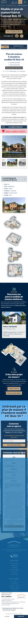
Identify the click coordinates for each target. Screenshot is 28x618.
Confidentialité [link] (14, 529)
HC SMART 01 (21, 48)
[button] (14, 68)
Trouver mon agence (14, 445)
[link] (16, 2)
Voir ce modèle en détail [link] (14, 32)
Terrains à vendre (14, 588)
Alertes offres (14, 565)
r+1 (5, 71)
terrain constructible (7, 381)
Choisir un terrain (14, 389)
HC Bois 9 (13, 48)
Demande (14, 481)
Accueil (3, 5)
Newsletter (15, 567)
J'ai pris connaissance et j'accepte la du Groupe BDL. (15, 522)
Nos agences (15, 581)
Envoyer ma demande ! (15, 526)
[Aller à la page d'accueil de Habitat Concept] (4, 2)
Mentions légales (14, 570)
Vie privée (14, 572)
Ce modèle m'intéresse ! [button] (15, 127)
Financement (14, 590)
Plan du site (15, 574)
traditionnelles (13, 71)
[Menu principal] (25, 2)
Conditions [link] (19, 529)
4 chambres (22, 71)
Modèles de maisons (11, 5)
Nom (14, 457)
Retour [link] (6, 47)
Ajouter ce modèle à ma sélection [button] (16, 131)
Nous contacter (15, 563)
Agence (14, 463)
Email (14, 475)
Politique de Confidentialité (16, 518)
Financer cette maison (14, 393)
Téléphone (14, 469)
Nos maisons (15, 583)
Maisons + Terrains (15, 586)
